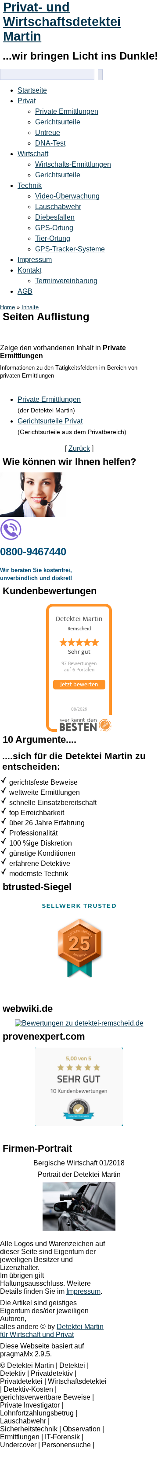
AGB (25, 291)
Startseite (32, 90)
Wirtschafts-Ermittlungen (73, 164)
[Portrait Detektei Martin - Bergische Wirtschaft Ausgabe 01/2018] (79, 1228)
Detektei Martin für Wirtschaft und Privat (52, 1330)
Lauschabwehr (58, 206)
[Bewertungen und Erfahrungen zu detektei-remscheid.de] (79, 1023)
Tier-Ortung (52, 238)
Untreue (47, 132)
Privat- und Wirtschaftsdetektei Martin (62, 21)
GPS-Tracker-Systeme (70, 249)
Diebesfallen (55, 217)
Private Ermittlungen (66, 111)
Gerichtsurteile (57, 122)
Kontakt (29, 270)
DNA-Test (50, 143)
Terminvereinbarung (66, 281)
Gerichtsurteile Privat (50, 421)
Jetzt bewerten (79, 684)
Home (7, 307)
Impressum (35, 259)
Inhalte (30, 307)
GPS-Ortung (54, 228)
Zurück (79, 448)
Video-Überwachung (67, 196)
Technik (30, 185)
